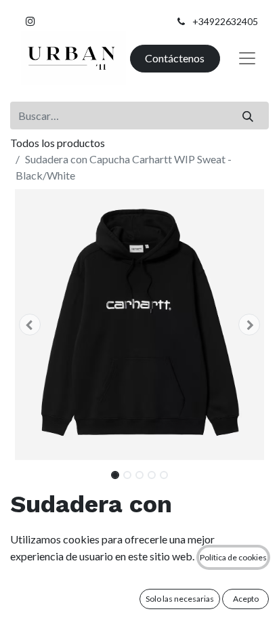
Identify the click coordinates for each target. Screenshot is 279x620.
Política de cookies (233, 557)
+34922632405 (225, 21)
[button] (29, 324)
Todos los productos (57, 142)
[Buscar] (248, 115)
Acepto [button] (246, 599)
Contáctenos (175, 57)
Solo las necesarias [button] (180, 599)
